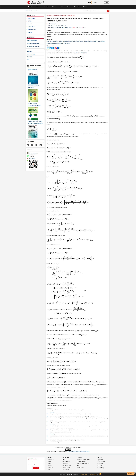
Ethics (63, 459)
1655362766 (32, 158)
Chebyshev (52, 41)
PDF (63, 27)
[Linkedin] (36, 145)
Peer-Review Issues (66, 465)
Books (54, 7)
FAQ (28, 59)
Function (82, 41)
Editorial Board (31, 26)
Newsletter (29, 51)
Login (106, 2)
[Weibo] (41, 145)
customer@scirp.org (33, 153)
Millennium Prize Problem (64, 43)
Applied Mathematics (32, 69)
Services (76, 7)
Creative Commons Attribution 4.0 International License (78, 451)
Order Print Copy (31, 54)
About (68, 7)
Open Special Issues (32, 40)
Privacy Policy (101, 467)
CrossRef (52, 412)
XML (70, 27)
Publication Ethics (101, 461)
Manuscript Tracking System (83, 459)
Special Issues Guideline (33, 46)
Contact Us (29, 56)
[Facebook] (32, 145)
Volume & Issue (80, 467)
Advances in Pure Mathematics (54, 15)
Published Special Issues (33, 43)
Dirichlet (57, 41)
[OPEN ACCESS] (92, 2)
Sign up (62, 474)
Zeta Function (72, 41)
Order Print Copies (81, 461)
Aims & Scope (31, 18)
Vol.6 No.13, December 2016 (68, 15)
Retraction (100, 465)
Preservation (100, 463)
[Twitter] (28, 145)
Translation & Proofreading (83, 463)
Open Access (100, 459)
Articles (38, 7)
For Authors (65, 463)
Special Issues (65, 469)
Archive (30, 24)
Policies (100, 457)
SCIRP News (84, 474)
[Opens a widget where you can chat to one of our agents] (131, 473)
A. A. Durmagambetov (52, 23)
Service (79, 457)
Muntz (77, 41)
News (61, 7)
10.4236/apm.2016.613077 (55, 27)
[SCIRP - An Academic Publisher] (35, 2)
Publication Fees (32, 29)
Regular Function (97, 41)
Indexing (30, 32)
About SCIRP (66, 457)
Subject (49, 461)
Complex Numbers (88, 41)
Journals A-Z (50, 459)
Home (30, 7)
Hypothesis (66, 41)
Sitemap (49, 465)
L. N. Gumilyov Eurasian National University (56, 25)
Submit (85, 7)
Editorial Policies (66, 461)
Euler (48, 41)
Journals (46, 7)
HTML (66, 27)
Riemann (61, 41)
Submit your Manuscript (72, 474)
